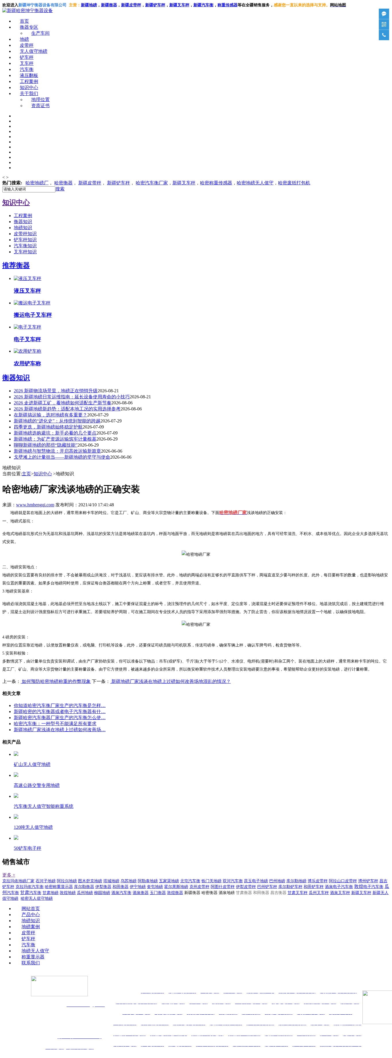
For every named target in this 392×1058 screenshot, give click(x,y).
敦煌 (368, 886)
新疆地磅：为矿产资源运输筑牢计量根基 (55, 439)
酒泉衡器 (141, 893)
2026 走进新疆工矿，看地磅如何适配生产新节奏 (62, 402)
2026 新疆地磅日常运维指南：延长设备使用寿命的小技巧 (72, 396)
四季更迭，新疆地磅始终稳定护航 (48, 426)
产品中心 (31, 914)
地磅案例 (31, 926)
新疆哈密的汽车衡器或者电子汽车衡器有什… (60, 711)
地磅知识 (23, 227)
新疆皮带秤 (89, 182)
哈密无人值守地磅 (37, 898)
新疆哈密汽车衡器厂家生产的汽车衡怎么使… (60, 717)
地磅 (24, 39)
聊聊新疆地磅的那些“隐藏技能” (45, 445)
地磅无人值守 (255, 182)
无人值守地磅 (33, 51)
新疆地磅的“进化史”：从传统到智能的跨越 (57, 420)
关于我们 (29, 93)
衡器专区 (29, 27)
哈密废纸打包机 (294, 182)
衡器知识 (23, 221)
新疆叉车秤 (179, 5)
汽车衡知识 (25, 245)
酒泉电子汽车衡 (339, 887)
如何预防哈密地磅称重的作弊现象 (56, 681)
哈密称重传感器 (216, 182)
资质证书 (40, 105)
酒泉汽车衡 (121, 893)
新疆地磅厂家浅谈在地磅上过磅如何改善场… (60, 729)
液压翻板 (29, 75)
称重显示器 (33, 956)
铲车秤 (27, 57)
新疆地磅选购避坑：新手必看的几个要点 (55, 432)
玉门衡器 (158, 893)
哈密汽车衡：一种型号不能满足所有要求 (55, 723)
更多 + (8, 874)
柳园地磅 (102, 893)
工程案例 (29, 81)
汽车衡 (207, 5)
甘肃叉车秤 (298, 893)
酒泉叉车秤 (340, 893)
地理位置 (40, 99)
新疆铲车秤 (118, 182)
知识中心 (29, 87)
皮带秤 (27, 45)
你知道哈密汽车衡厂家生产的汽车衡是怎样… (60, 705)
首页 (24, 21)
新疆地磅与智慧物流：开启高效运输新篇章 (57, 451)
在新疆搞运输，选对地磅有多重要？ (50, 414)
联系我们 (31, 962)
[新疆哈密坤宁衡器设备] (27, 10)
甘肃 (30, 892)
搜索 (60, 188)
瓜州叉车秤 (319, 893)
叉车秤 (27, 63)
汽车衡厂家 (152, 182)
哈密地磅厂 (37, 182)
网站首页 (31, 908)
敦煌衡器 (175, 893)
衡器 (63, 182)
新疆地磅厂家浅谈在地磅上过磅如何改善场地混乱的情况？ (170, 681)
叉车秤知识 (25, 251)
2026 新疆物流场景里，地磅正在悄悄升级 (56, 390)
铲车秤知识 (25, 239)
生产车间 (40, 33)
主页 (26, 473)
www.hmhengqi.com (35, 504)
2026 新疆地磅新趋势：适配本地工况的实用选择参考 (67, 408)
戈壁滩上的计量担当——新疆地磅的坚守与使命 (62, 457)
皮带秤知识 (25, 233)
